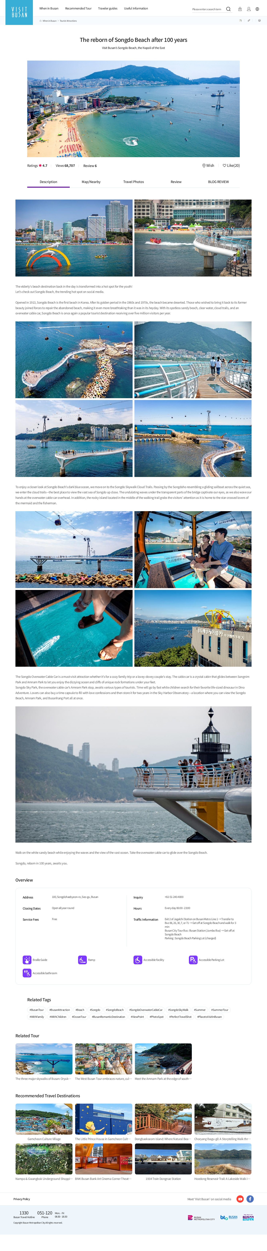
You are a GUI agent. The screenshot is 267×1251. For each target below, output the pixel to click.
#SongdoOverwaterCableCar (146, 1010)
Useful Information (136, 8)
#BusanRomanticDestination (108, 1017)
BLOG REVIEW (218, 181)
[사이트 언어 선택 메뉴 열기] (257, 9)
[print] (259, 20)
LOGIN (240, 9)
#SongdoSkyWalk (178, 1010)
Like (233, 166)
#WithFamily (37, 1017)
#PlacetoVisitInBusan (209, 1017)
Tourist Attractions (68, 21)
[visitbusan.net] (19, 16)
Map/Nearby (91, 181)
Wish (210, 166)
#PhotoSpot (157, 1017)
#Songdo (95, 1010)
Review (90, 165)
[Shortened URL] (249, 20)
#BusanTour (37, 1010)
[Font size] (240, 20)
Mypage (249, 9)
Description (48, 181)
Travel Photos (133, 181)
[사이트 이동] (240, 1199)
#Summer (200, 1010)
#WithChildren (58, 1017)
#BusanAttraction (59, 1010)
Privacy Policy (21, 1199)
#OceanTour (79, 1017)
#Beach (80, 1010)
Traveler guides (107, 8)
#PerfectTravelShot (180, 1017)
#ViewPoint (137, 1017)
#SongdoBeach (115, 1010)
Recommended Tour (78, 8)
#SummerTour (219, 1010)
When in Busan (48, 8)
